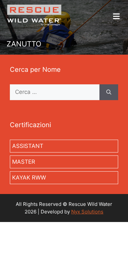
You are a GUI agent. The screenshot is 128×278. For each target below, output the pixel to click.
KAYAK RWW (29, 177)
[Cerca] (108, 92)
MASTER (23, 161)
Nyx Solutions (87, 211)
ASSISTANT (27, 146)
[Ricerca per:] (54, 92)
